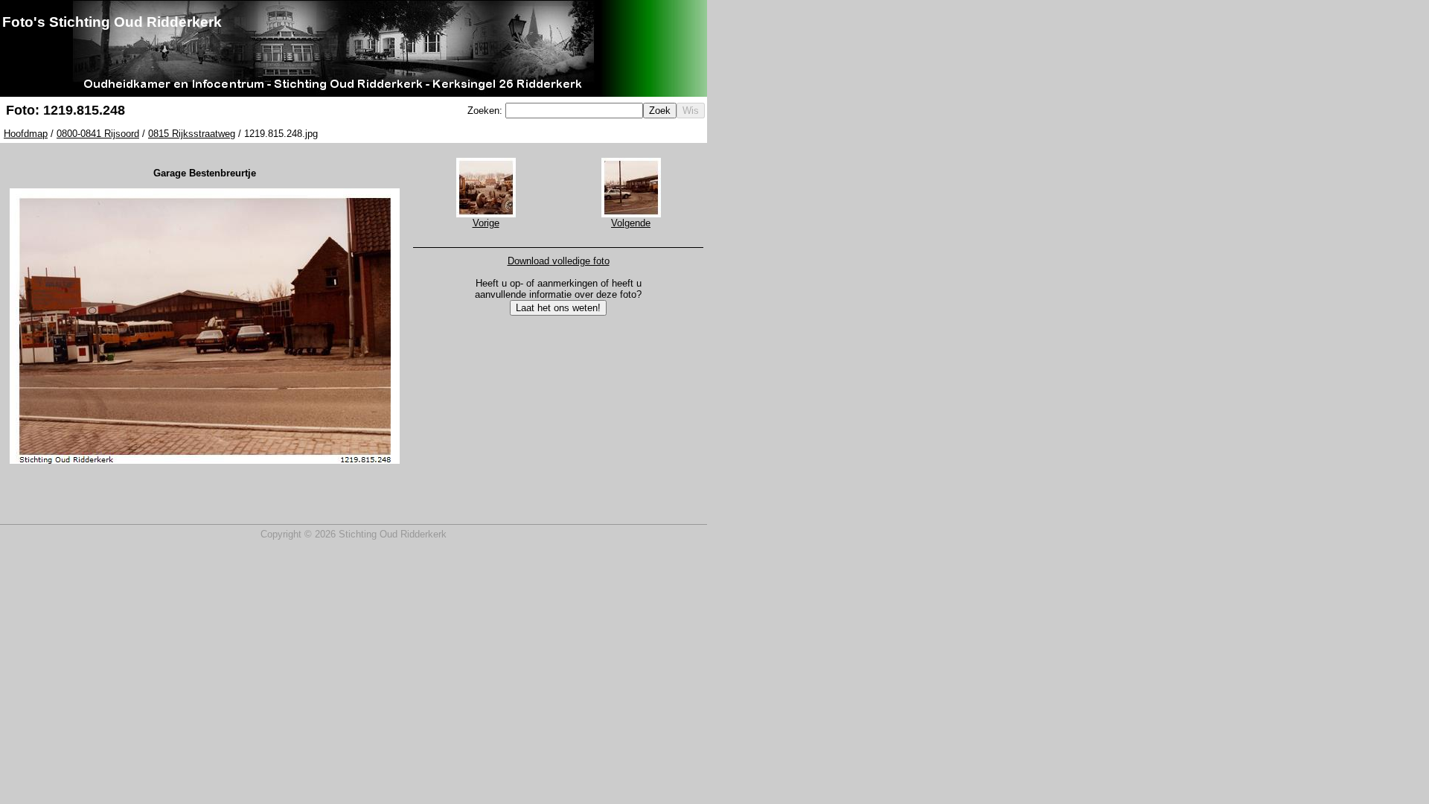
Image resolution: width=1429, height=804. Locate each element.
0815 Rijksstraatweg (191, 133)
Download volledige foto (559, 261)
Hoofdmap (26, 133)
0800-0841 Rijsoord (98, 133)
